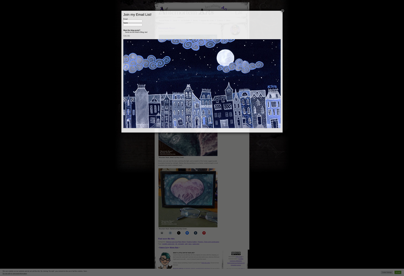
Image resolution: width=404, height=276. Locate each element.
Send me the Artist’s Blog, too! (136, 32)
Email (125, 19)
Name (125, 23)
